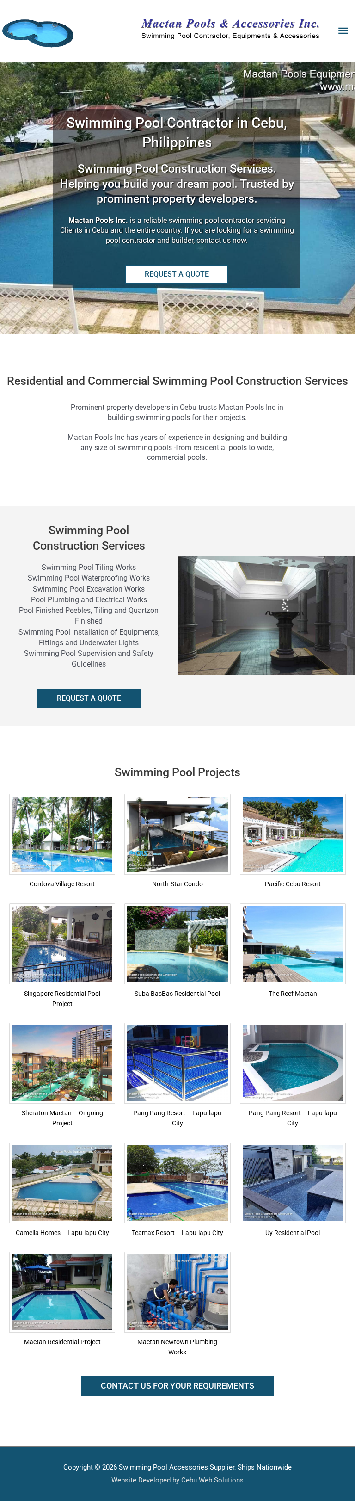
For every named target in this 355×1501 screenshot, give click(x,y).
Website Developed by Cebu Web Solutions (177, 1480)
